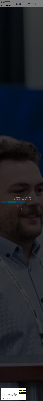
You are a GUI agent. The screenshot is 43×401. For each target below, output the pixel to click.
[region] (13, 394)
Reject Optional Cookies (22, 393)
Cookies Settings (22, 395)
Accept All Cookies (22, 390)
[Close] (25, 388)
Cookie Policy (9, 398)
